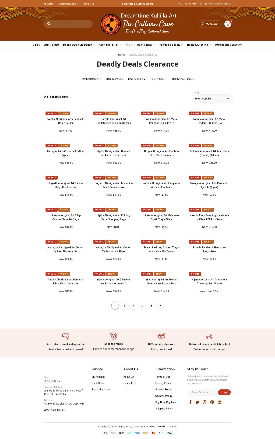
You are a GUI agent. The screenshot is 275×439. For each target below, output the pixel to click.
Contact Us (88, 4)
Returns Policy (163, 389)
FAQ (180, 3)
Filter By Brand (113, 79)
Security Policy (163, 395)
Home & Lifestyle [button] (197, 44)
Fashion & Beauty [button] (169, 44)
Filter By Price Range (181, 79)
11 (150, 305)
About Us (48, 4)
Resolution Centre (101, 389)
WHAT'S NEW (51, 44)
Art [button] (128, 44)
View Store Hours (54, 410)
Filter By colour (135, 79)
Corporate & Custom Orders (137, 3)
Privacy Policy (163, 383)
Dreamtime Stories (68, 4)
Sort (196, 92)
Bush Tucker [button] (144, 44)
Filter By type (157, 79)
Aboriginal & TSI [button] (109, 44)
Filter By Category (90, 79)
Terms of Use (162, 376)
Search (49, 24)
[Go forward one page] (160, 306)
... (142, 305)
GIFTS (36, 44)
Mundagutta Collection (228, 44)
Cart (227, 23)
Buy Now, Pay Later (166, 402)
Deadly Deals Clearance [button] (77, 44)
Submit (224, 392)
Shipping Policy (164, 408)
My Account (212, 24)
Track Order (98, 383)
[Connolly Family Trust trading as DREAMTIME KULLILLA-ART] (137, 24)
